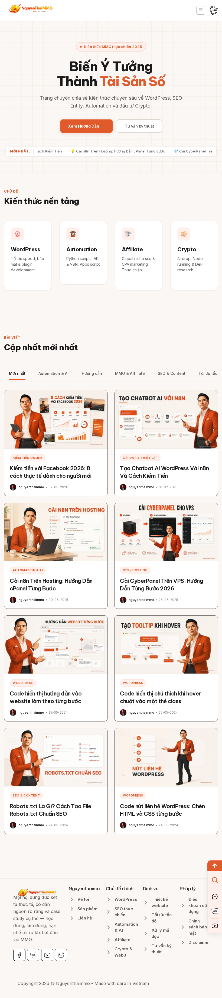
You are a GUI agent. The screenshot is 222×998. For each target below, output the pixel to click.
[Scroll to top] (214, 865)
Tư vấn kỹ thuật (139, 126)
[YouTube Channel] (214, 925)
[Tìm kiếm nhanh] (214, 880)
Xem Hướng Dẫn (86, 126)
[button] (200, 10)
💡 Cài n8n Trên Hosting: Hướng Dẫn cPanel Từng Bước (103, 151)
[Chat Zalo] (214, 911)
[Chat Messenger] (214, 896)
